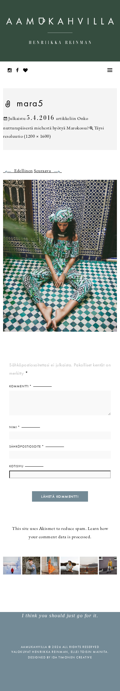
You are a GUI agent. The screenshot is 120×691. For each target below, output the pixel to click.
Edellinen (18, 171)
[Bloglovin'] (27, 71)
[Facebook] (19, 71)
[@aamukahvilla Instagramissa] (60, 565)
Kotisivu (16, 466)
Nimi (14, 427)
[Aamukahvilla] (60, 30)
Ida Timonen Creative (72, 657)
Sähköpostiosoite (26, 446)
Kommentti (20, 386)
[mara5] (60, 259)
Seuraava (48, 171)
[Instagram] (11, 71)
